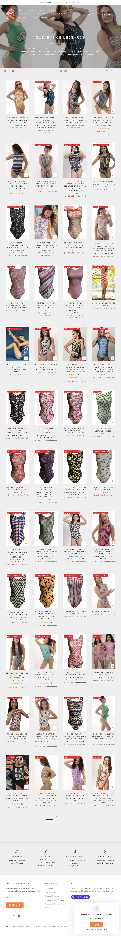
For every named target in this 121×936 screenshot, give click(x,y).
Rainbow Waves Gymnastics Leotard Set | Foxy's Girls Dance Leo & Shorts (75, 676)
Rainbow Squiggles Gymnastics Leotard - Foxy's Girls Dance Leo (103, 184)
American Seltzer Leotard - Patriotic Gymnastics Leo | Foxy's (46, 306)
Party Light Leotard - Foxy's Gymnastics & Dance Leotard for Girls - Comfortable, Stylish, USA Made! (46, 122)
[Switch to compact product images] (13, 71)
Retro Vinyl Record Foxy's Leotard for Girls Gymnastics (17, 736)
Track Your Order (57, 14)
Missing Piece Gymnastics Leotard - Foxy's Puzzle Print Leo (75, 796)
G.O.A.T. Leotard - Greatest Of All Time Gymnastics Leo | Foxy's (46, 676)
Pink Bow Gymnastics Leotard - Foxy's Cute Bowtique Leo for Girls (75, 246)
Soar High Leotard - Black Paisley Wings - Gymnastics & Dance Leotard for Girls (75, 121)
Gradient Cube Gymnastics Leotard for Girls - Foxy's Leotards (17, 615)
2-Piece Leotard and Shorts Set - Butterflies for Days (104, 675)
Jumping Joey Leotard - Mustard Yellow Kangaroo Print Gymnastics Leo (46, 615)
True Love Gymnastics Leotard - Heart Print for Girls (17, 489)
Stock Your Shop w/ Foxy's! (55, 904)
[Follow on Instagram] (13, 916)
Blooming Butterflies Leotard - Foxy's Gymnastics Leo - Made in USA (17, 676)
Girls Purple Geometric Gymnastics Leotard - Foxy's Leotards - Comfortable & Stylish (46, 493)
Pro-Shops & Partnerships (32, 14)
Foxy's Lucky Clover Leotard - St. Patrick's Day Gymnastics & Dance (103, 737)
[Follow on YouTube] (19, 916)
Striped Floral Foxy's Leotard (75, 613)
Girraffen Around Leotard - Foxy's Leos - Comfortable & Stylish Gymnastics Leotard (46, 798)
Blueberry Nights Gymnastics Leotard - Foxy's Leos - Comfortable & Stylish (17, 186)
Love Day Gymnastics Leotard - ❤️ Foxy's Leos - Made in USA (75, 430)
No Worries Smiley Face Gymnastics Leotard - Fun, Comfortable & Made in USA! (104, 554)
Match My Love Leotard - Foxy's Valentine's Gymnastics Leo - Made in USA (46, 433)
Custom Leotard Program (54, 900)
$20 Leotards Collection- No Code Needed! (60, 2)
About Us (45, 17)
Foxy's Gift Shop (46, 10)
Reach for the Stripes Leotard (103, 304)
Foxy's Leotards (27, 10)
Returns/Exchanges (52, 896)
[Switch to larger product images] (5, 71)
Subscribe (14, 905)
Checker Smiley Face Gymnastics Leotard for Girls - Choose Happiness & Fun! (17, 121)
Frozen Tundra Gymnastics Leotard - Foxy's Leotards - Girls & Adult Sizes (75, 737)
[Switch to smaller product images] (9, 71)
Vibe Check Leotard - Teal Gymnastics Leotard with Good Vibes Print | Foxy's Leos (104, 369)
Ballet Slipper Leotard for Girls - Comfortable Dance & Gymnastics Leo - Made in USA (17, 247)
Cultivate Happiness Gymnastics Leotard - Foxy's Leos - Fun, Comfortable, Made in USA (46, 739)
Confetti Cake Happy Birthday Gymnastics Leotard (104, 489)
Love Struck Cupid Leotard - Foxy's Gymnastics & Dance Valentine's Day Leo (17, 431)
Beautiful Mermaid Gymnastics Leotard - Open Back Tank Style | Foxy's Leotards (104, 121)
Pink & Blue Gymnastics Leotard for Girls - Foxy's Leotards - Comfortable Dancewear (17, 556)
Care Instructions (51, 892)
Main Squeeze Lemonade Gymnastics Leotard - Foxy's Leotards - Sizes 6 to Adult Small (75, 369)
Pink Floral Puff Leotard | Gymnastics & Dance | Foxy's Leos (17, 305)
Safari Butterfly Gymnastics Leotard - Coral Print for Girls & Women (46, 246)
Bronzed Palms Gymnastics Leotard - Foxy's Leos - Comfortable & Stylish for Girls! (75, 554)
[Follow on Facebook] (7, 916)
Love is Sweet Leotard (103, 611)
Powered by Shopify (57, 926)
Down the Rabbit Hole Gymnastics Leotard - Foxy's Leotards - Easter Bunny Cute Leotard (103, 798)
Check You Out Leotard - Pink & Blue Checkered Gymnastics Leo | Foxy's (75, 308)
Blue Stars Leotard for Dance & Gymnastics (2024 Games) (17, 368)
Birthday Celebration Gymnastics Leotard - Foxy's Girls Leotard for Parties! (75, 490)
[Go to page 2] (71, 817)
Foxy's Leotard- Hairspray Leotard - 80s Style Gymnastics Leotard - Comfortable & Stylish (75, 187)
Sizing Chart (49, 888)
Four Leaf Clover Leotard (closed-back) (104, 431)
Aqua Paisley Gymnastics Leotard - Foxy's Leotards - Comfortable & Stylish (46, 554)
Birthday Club (50, 908)
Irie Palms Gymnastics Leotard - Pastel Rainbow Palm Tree (46, 367)
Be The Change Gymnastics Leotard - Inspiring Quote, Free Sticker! (17, 796)
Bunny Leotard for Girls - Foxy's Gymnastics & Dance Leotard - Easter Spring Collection (103, 248)
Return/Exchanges (29, 17)
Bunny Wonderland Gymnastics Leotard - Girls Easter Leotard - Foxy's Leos (46, 184)
